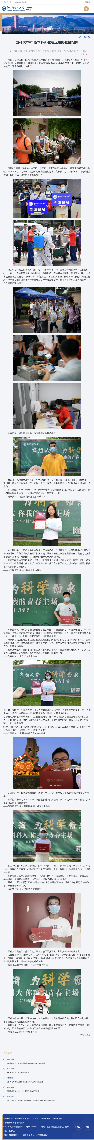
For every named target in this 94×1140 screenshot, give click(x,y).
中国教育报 (57, 1118)
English (18, 2)
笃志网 (23, 2)
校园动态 (48, 28)
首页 (80, 37)
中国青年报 (45, 1118)
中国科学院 (8, 1118)
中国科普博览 (8, 1123)
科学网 (35, 1118)
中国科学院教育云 (22, 1118)
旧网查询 (21, 1123)
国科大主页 (7, 2)
